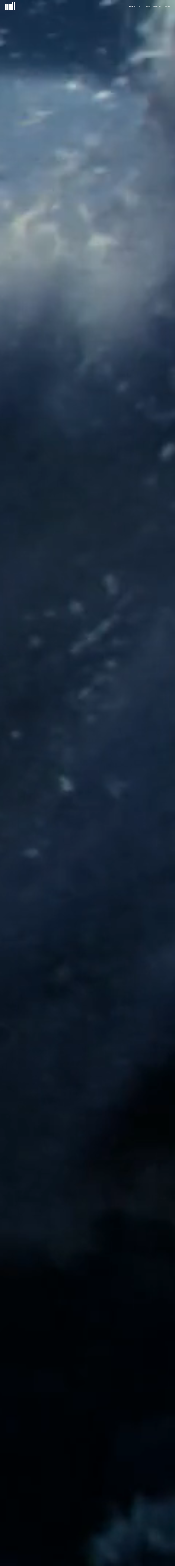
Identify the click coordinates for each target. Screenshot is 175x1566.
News (148, 6)
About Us (157, 6)
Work (140, 6)
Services (132, 6)
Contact (167, 6)
